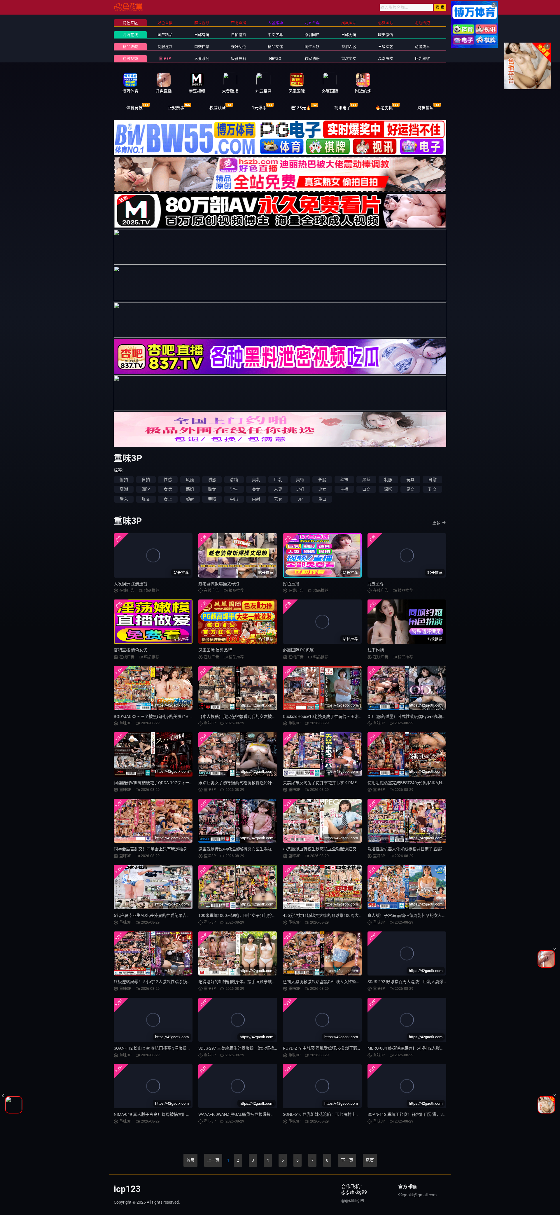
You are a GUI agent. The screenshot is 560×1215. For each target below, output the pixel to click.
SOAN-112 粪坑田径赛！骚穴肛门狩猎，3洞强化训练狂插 (419, 1114)
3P (300, 499)
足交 (410, 489)
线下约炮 (376, 650)
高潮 (124, 489)
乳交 (432, 489)
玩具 (410, 479)
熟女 (212, 489)
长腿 (322, 479)
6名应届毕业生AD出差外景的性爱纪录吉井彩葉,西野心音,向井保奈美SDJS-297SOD (188, 915)
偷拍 (124, 479)
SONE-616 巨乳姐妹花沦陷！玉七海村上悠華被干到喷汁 (333, 1114)
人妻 (278, 489)
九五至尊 (376, 583)
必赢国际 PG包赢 (298, 650)
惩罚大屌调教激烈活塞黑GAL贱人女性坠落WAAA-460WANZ (337, 981)
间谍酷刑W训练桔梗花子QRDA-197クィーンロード (159, 782)
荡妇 (190, 489)
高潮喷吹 (385, 58)
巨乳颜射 (422, 58)
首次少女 (348, 58)
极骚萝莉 (238, 58)
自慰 (432, 479)
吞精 (212, 499)
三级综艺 (385, 46)
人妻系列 (201, 58)
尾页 (370, 1160)
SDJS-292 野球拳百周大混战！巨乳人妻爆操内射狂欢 (416, 981)
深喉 (388, 489)
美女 (256, 489)
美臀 (300, 479)
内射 (256, 499)
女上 (168, 499)
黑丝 (366, 479)
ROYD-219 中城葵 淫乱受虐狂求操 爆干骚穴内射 (326, 1048)
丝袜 (344, 479)
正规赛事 (176, 107)
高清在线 (130, 34)
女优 (168, 489)
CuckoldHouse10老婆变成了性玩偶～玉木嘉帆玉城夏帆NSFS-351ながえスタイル (356, 716)
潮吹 (146, 489)
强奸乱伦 (238, 46)
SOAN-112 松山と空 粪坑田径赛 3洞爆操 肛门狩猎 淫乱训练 (167, 1048)
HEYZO (275, 58)
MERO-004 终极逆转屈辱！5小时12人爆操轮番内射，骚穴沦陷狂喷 (428, 1048)
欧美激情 (385, 34)
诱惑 (212, 479)
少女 (322, 489)
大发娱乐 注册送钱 (130, 583)
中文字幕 (275, 34)
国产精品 (165, 34)
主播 (344, 489)
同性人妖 (312, 46)
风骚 (190, 479)
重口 (322, 499)
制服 (388, 479)
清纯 (234, 479)
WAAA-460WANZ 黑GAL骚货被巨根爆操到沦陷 (240, 1114)
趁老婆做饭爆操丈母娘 (218, 583)
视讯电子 (342, 107)
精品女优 (275, 46)
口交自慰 (201, 46)
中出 (234, 499)
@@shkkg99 (352, 1200)
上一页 (213, 1160)
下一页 (347, 1160)
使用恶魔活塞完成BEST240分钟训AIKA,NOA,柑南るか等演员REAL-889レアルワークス (446, 782)
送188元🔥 (301, 107)
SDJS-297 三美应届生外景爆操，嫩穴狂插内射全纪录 (246, 1048)
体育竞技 (134, 107)
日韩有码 (201, 34)
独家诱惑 (312, 58)
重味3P (165, 58)
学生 (234, 489)
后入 (124, 499)
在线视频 (130, 58)
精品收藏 (130, 46)
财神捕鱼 (425, 107)
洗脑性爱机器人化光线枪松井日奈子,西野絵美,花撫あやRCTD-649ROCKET (434, 849)
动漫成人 (422, 46)
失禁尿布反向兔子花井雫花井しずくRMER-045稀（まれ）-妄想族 (342, 782)
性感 (168, 479)
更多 (436, 522)
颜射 (190, 499)
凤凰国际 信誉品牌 (215, 650)
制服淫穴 (165, 46)
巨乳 (278, 479)
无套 (278, 499)
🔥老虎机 (384, 107)
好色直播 (291, 583)
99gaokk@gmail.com (417, 1195)
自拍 (146, 479)
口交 (366, 489)
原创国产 (312, 34)
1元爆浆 (259, 107)
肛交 (146, 499)
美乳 (256, 479)
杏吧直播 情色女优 (130, 650)
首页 (190, 1160)
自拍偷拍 (238, 34)
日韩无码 (348, 34)
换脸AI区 (349, 46)
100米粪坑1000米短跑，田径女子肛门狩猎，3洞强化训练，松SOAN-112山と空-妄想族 (277, 915)
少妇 (300, 489)
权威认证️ (217, 107)
